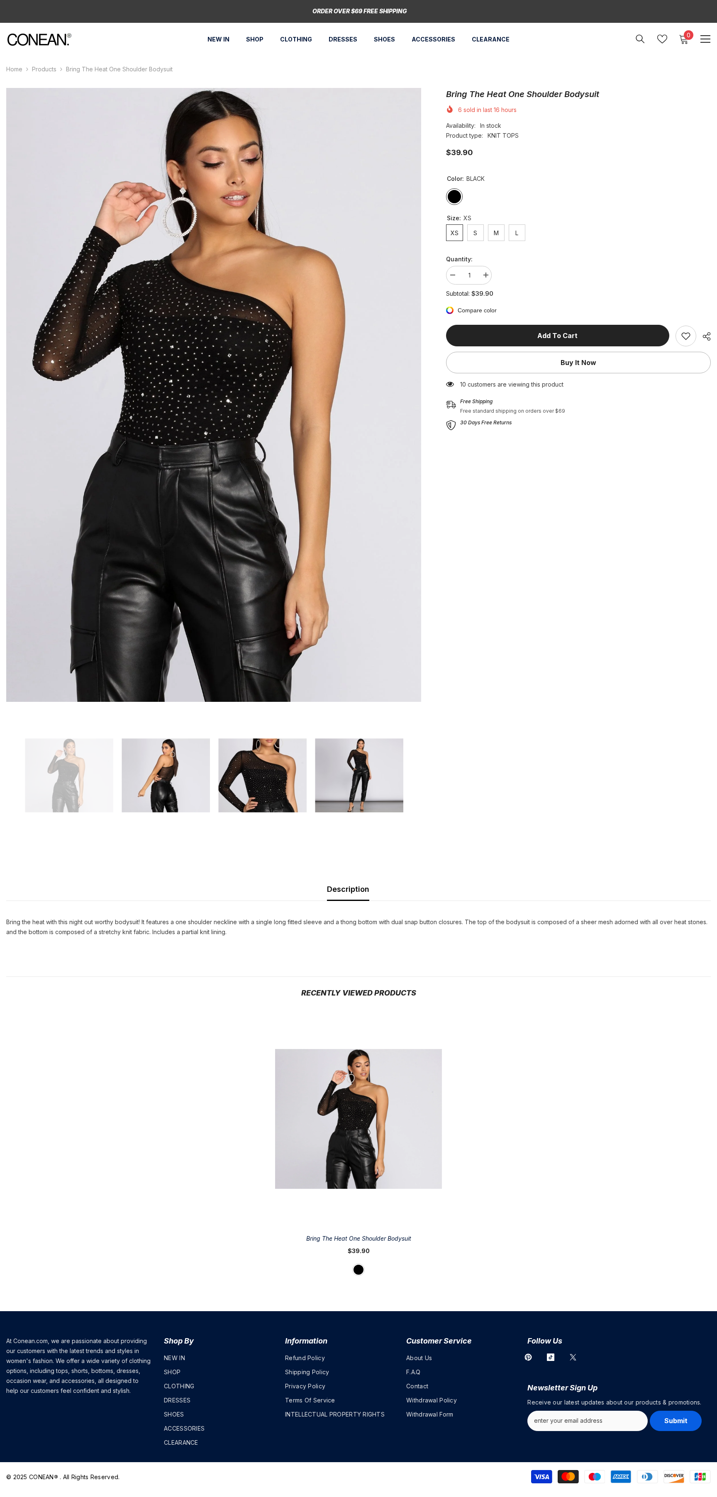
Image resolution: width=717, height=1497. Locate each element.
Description (348, 889)
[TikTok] (550, 1357)
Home (14, 69)
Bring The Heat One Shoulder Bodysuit (358, 1238)
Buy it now (578, 362)
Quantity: (459, 259)
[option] (213, 395)
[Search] (640, 38)
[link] (686, 336)
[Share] (703, 336)
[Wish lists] (662, 39)
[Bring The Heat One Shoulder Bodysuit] (358, 1118)
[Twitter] (573, 1357)
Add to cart (557, 335)
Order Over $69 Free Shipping (359, 11)
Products (44, 69)
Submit (676, 1421)
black (358, 1269)
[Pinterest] (528, 1357)
